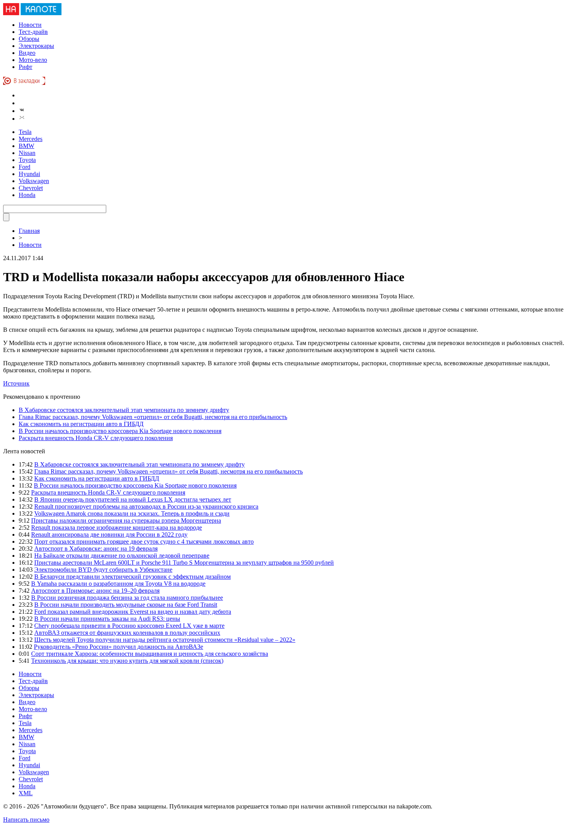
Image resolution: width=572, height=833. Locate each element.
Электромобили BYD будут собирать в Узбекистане (103, 569)
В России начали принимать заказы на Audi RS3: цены (107, 618)
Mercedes (30, 139)
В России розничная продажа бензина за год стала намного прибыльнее (127, 597)
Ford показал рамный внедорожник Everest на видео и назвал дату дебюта (132, 611)
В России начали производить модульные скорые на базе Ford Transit (125, 604)
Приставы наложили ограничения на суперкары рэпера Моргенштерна (126, 520)
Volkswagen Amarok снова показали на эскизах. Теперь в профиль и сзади (132, 513)
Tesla (25, 132)
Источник (16, 383)
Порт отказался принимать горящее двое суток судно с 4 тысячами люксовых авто (144, 541)
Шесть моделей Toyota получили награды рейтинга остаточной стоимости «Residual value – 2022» (164, 639)
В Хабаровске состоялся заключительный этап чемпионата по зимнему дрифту (124, 410)
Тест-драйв (33, 31)
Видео (27, 52)
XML (26, 793)
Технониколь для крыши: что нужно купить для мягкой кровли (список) (127, 660)
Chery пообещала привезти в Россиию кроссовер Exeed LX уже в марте (129, 625)
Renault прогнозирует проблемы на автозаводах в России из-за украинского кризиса (146, 506)
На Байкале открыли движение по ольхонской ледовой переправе (121, 555)
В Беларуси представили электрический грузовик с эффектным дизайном (132, 576)
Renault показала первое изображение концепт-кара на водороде (116, 527)
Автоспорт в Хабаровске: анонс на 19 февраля (96, 548)
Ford (24, 167)
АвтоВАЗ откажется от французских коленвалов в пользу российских (127, 632)
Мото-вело (33, 59)
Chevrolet (31, 188)
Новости (30, 24)
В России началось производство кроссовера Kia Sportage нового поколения (120, 431)
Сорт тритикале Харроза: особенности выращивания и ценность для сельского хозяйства (149, 653)
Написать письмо (26, 819)
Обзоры (29, 38)
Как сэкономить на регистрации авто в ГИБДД (81, 424)
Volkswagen (34, 181)
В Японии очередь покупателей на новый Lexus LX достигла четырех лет (132, 499)
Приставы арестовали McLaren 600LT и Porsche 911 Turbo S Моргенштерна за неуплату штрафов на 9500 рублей (184, 562)
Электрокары (36, 45)
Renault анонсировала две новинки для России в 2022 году (109, 534)
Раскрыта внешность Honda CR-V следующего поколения (96, 438)
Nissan (27, 153)
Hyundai (29, 174)
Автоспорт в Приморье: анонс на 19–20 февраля (95, 590)
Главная (29, 230)
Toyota (27, 160)
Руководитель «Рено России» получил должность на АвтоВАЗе (118, 646)
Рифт (25, 66)
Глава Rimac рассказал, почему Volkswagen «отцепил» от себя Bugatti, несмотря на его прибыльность (153, 417)
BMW (26, 146)
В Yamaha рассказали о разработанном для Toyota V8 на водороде (118, 583)
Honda (27, 195)
